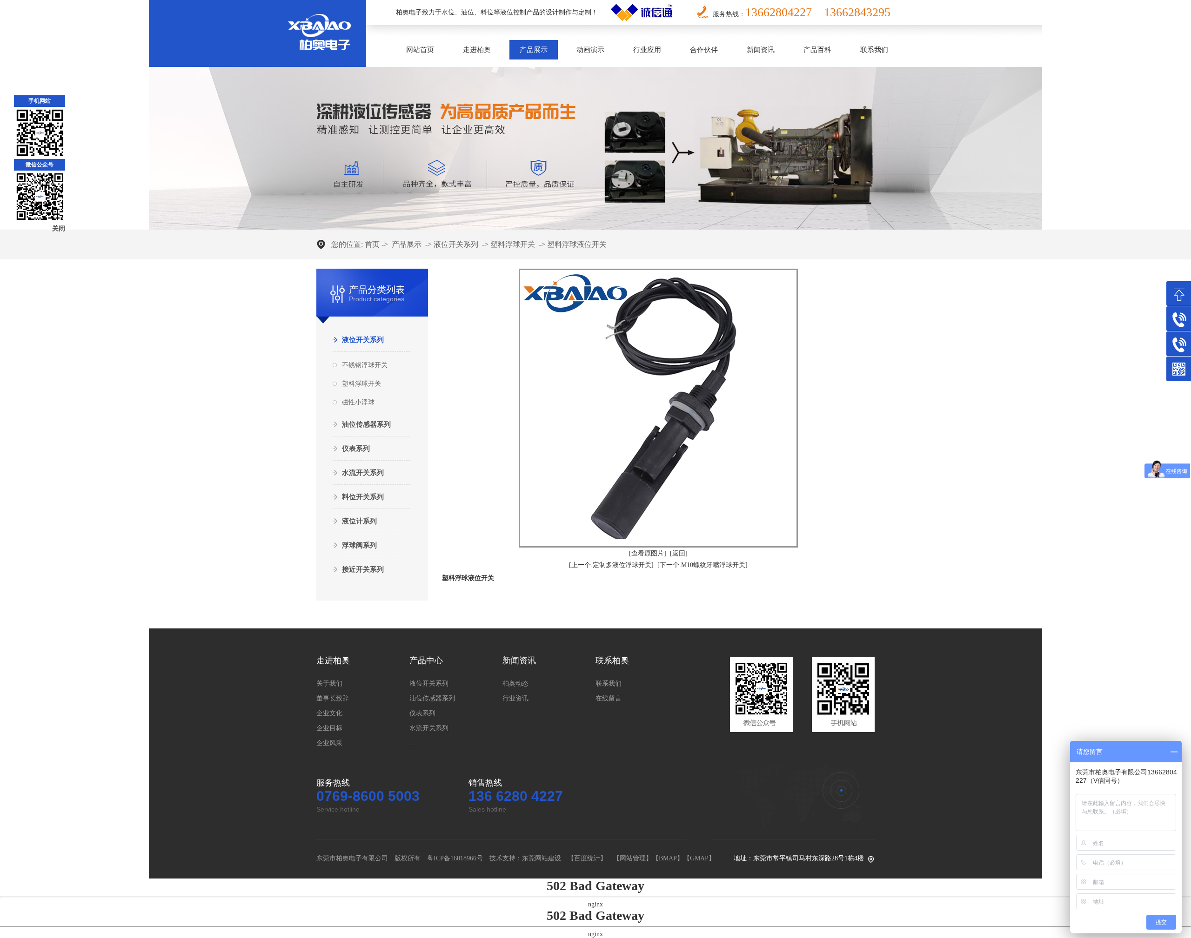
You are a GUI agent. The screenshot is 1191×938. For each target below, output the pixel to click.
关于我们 (329, 683)
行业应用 (647, 49)
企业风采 (329, 743)
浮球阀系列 (359, 545)
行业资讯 (515, 698)
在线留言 (609, 698)
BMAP (668, 858)
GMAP (699, 858)
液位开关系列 (456, 244)
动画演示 (590, 49)
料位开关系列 (363, 497)
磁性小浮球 (358, 402)
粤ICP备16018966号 (455, 858)
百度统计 (587, 858)
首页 (372, 244)
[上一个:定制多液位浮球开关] (611, 564)
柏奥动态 (515, 683)
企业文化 (329, 713)
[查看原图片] (647, 553)
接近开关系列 (363, 569)
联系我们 (874, 49)
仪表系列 (356, 448)
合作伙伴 (704, 49)
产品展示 (534, 49)
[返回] (679, 553)
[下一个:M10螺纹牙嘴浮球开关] (702, 564)
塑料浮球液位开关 (577, 244)
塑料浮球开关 (512, 244)
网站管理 (633, 858)
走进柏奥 (477, 49)
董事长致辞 (332, 698)
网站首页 (420, 49)
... (412, 743)
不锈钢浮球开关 (365, 365)
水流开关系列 (363, 472)
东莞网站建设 (541, 858)
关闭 (58, 228)
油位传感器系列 (366, 424)
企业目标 (329, 728)
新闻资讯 (761, 49)
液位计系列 (359, 521)
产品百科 (817, 49)
